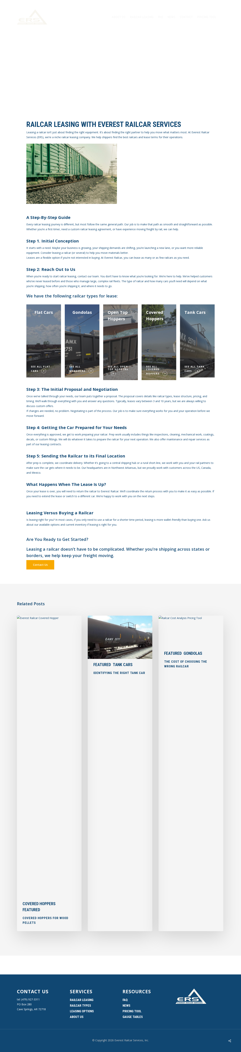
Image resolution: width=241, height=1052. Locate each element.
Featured (31, 910)
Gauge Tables (133, 1017)
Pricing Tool (206, 17)
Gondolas (193, 653)
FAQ (160, 17)
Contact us (33, 991)
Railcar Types (80, 1005)
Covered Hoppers (39, 904)
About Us (118, 17)
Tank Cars (123, 665)
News (171, 17)
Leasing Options (82, 1011)
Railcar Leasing (141, 17)
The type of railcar (132, 281)
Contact (186, 17)
